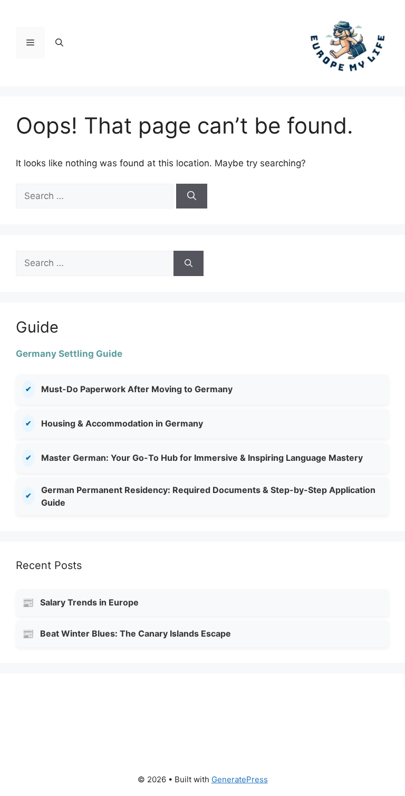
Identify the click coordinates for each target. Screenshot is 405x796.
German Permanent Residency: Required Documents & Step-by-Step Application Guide (208, 496)
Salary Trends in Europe (89, 602)
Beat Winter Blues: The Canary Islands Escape (135, 633)
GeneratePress (239, 779)
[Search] (191, 196)
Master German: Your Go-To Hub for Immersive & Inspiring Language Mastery (202, 457)
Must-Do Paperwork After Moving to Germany (137, 389)
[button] (59, 43)
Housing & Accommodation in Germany (122, 423)
